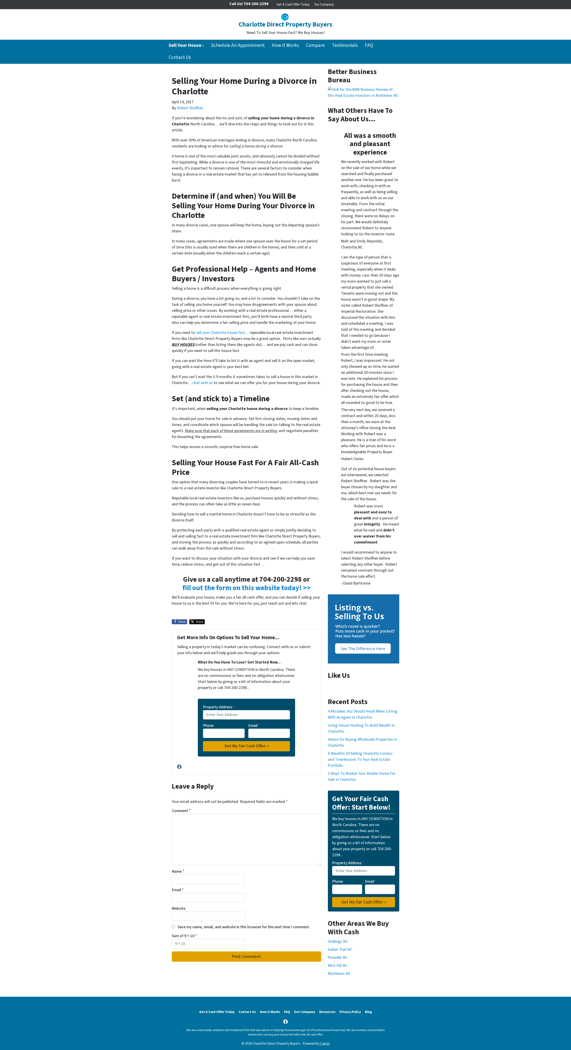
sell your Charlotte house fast (220, 332)
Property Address (219, 707)
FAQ (369, 45)
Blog (368, 1011)
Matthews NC (339, 973)
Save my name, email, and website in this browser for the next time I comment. (244, 927)
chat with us (202, 383)
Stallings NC (338, 941)
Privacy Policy (350, 1011)
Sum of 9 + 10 (184, 936)
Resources (327, 1011)
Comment (181, 811)
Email (254, 725)
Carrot (325, 1043)
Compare (315, 45)
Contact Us (180, 57)
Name (178, 871)
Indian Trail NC (340, 949)
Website (178, 908)
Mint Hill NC (338, 965)
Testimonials (345, 45)
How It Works (285, 45)
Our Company (324, 4)
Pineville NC (338, 957)
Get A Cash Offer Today (293, 4)
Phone (208, 725)
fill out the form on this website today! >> (246, 588)
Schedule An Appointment (238, 45)
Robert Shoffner (190, 108)
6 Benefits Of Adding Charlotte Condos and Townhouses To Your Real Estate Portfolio (360, 759)
